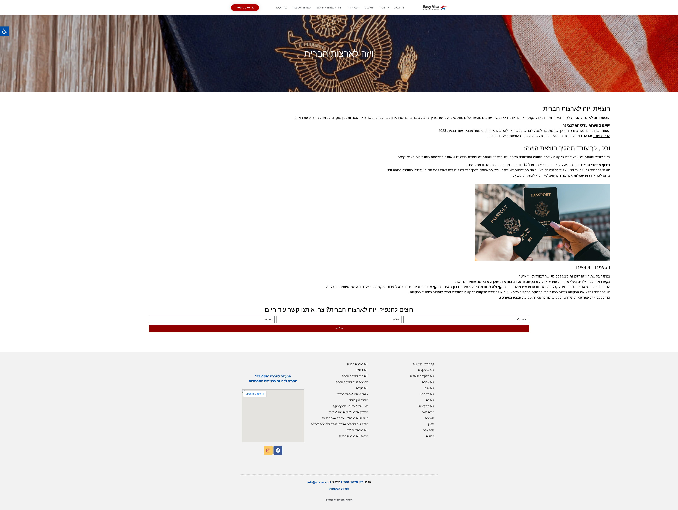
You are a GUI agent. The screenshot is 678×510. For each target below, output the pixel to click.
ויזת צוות (429, 388)
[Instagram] (268, 450)
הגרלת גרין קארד (358, 400)
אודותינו (384, 7)
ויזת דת (430, 400)
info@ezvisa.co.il (319, 482)
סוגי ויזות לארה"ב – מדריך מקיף (350, 406)
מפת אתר (428, 430)
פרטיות (430, 436)
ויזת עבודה (428, 382)
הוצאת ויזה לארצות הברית (353, 436)
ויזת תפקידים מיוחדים (422, 376)
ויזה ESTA (362, 370)
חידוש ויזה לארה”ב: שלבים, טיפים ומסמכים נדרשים (339, 424)
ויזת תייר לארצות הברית (355, 376)
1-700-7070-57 (352, 482)
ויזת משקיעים (426, 406)
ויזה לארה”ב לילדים (357, 430)
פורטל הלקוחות (339, 489)
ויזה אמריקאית (426, 370)
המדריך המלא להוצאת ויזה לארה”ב (348, 412)
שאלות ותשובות (302, 7)
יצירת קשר (281, 7)
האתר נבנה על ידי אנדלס (339, 500)
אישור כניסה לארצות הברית (352, 394)
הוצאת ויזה (353, 7)
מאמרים (429, 418)
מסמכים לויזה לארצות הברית (352, 382)
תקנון (431, 424)
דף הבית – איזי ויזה (423, 364)
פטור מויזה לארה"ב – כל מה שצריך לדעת (345, 418)
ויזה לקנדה (362, 388)
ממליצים (369, 7)
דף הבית (399, 7)
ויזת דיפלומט (427, 394)
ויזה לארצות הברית (585, 117)
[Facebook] (277, 450)
